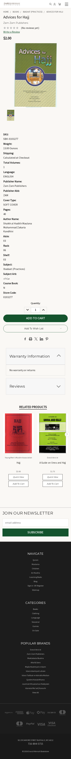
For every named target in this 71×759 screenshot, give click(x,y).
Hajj (18, 462)
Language (35, 617)
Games (36, 626)
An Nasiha (35, 573)
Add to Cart (18, 484)
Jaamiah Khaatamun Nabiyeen (35, 684)
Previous (3, 434)
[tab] (35, 356)
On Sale (35, 630)
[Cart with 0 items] (59, 4)
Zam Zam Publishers (35, 654)
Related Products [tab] (33, 407)
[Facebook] (25, 339)
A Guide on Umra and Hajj (52, 462)
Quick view (18, 477)
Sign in (31, 585)
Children (35, 568)
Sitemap (35, 590)
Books (35, 609)
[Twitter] (36, 339)
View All (35, 692)
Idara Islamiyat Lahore (35, 671)
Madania (35, 564)
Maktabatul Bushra (35, 658)
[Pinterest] (47, 339)
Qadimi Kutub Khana (35, 679)
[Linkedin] (41, 339)
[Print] (30, 339)
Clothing (35, 613)
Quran (35, 560)
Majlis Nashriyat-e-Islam (35, 667)
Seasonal (35, 622)
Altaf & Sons (35, 662)
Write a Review (11, 31)
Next (67, 434)
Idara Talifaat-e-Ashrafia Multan (35, 675)
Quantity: (35, 303)
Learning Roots (35, 577)
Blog (35, 581)
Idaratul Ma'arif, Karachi (35, 688)
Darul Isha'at (35, 649)
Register (40, 585)
